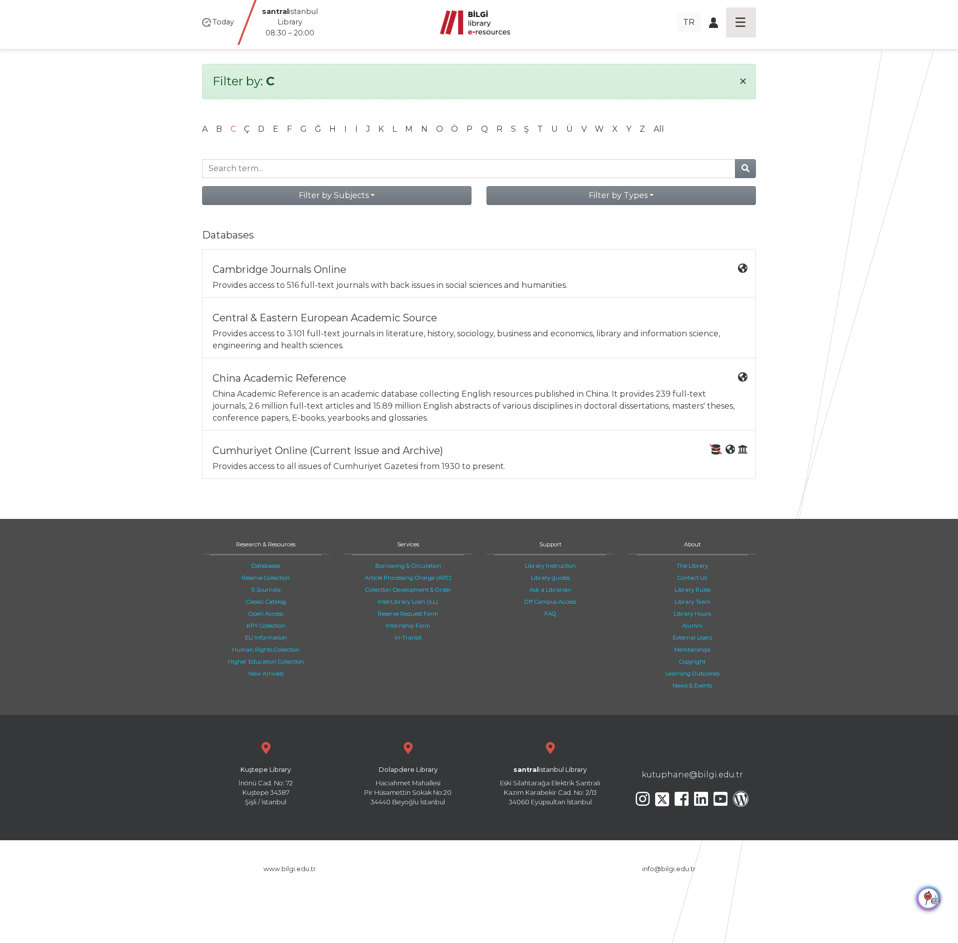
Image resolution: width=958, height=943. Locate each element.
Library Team (693, 601)
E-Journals (265, 589)
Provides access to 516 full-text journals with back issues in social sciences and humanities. (390, 276)
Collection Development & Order (408, 589)
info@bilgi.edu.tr (669, 869)
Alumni (692, 625)
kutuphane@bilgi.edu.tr (692, 774)
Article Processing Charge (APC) (408, 577)
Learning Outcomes (692, 673)
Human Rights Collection (266, 649)
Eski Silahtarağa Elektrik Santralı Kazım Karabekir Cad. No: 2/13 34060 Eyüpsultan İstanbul (550, 786)
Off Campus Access (550, 601)
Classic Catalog (266, 601)
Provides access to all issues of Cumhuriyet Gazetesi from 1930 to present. (359, 458)
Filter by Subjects (334, 195)
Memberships (692, 649)
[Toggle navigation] (741, 22)
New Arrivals (265, 673)
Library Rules (693, 589)
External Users (692, 637)
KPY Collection (265, 625)
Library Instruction (550, 565)
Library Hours (692, 613)
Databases (265, 565)
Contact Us (692, 577)
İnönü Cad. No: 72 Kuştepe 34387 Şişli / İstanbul (266, 786)
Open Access (265, 613)
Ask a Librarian (550, 589)
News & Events (692, 685)
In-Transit (408, 637)
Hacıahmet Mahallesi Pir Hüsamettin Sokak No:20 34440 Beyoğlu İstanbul (408, 786)
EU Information (266, 637)
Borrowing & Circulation (408, 565)
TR (689, 22)
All (659, 129)
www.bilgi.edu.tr (289, 869)
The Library (692, 565)
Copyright (692, 661)
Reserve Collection (265, 577)
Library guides (550, 577)
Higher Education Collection (266, 661)
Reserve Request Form (408, 613)
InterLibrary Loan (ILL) (408, 601)
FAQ (550, 613)
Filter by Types (618, 195)
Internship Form (408, 625)
